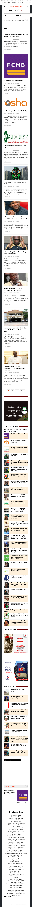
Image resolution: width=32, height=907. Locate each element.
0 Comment (16, 39)
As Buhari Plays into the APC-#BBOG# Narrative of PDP (19, 717)
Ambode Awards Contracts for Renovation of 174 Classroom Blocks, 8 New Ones (19, 550)
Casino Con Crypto (16, 892)
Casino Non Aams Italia (16, 855)
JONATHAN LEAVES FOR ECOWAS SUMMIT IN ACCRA (18, 744)
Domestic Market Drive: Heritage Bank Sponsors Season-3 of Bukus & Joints (19, 557)
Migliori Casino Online (16, 876)
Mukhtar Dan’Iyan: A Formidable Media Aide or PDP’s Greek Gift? (19, 704)
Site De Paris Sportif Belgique (16, 863)
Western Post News (20, 904)
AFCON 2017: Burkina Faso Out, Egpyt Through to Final (19, 603)
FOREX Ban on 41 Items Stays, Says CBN (15, 183)
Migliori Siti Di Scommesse (16, 842)
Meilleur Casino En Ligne (16, 861)
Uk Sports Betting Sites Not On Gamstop (16, 853)
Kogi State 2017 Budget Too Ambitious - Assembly (18, 488)
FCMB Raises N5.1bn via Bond (17, 20)
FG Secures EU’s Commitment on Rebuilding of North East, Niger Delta (19, 584)
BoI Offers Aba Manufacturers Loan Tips (15, 146)
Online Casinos (16, 826)
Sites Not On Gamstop (16, 834)
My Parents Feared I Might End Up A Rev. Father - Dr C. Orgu (19, 724)
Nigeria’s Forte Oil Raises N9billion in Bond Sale (18, 570)
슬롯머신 (16, 877)
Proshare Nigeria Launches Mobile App (16, 111)
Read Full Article (7, 49)
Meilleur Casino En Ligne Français (16, 868)
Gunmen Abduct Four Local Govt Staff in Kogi (18, 590)
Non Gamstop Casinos (16, 848)
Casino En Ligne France (16, 879)
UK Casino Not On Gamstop (16, 829)
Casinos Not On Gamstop (16, 820)
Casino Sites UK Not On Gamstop (16, 852)
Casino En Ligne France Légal (16, 869)
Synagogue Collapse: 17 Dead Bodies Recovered (19, 731)
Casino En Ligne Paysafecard (16, 890)
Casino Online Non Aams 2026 (16, 881)
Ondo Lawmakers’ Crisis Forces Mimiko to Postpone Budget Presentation (19, 622)
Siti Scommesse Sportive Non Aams (16, 893)
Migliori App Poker (16, 882)
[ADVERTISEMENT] (16, 644)
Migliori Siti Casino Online (16, 818)
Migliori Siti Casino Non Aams (16, 857)
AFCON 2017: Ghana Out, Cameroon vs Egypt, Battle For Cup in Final (19, 469)
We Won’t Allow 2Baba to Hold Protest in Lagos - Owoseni (19, 529)
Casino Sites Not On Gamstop (16, 837)
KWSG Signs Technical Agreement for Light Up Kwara (19, 502)
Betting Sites (16, 858)
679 (22, 391)
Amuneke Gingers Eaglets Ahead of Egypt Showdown (18, 751)
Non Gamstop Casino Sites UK (16, 828)
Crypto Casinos (16, 860)
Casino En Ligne (16, 832)
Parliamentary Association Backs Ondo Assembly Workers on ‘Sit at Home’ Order (15, 330)
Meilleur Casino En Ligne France (16, 831)
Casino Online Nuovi (16, 816)
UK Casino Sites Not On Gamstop (16, 824)
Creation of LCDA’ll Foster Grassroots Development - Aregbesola (18, 516)
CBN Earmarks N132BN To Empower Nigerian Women (18, 697)
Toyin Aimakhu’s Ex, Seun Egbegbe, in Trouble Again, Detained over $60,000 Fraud (18, 537)
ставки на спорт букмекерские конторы (16, 865)
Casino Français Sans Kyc (16, 866)
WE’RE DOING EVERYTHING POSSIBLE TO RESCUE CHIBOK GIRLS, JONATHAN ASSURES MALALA (19, 739)
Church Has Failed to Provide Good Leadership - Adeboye (19, 597)
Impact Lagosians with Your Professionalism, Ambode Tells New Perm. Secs (14, 368)
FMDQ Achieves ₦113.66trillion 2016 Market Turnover (19, 576)
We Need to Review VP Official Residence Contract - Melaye (13, 289)
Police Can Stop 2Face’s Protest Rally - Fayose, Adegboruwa (15, 253)
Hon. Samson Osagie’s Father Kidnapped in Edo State (19, 710)
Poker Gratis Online (16, 895)
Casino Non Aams (16, 815)
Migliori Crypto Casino (16, 873)
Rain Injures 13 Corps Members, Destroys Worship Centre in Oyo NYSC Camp (19, 615)
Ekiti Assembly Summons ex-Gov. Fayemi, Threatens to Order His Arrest (15, 218)
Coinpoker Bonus (16, 889)
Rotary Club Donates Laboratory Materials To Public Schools (19, 543)
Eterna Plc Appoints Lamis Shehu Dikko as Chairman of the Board (16, 35)
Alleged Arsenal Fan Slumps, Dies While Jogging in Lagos (19, 475)
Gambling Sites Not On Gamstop (16, 823)
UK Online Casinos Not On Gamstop (16, 836)
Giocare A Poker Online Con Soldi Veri (16, 884)
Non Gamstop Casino (17, 2)
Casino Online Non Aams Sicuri (16, 874)
